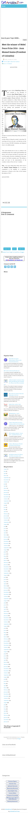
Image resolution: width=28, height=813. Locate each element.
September (6, 477)
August (5, 469)
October (5, 482)
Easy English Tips (12, 790)
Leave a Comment (7, 63)
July (4, 484)
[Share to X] (7, 202)
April (5, 473)
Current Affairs (12, 793)
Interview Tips (12, 783)
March (5, 475)
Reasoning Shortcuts (12, 788)
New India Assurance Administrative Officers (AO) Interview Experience (15, 360)
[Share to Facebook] (9, 202)
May (5, 471)
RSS (15, 267)
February (6, 490)
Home (14, 249)
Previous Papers (12, 781)
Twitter (8, 267)
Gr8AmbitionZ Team (14, 811)
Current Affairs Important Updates (11, 61)
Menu (3, 6)
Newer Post (7, 249)
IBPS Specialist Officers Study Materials (12, 798)
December (6, 494)
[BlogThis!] (6, 202)
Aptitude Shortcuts (12, 786)
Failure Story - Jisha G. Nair (15, 404)
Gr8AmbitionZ (8, 809)
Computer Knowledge (12, 795)
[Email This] (5, 202)
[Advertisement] (14, 22)
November (6, 479)
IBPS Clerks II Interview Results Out (11, 370)
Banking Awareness (12, 801)
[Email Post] (3, 202)
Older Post (21, 249)
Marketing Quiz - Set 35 (14, 413)
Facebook (5, 267)
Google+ (11, 267)
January (5, 492)
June (5, 507)
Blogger (19, 738)
